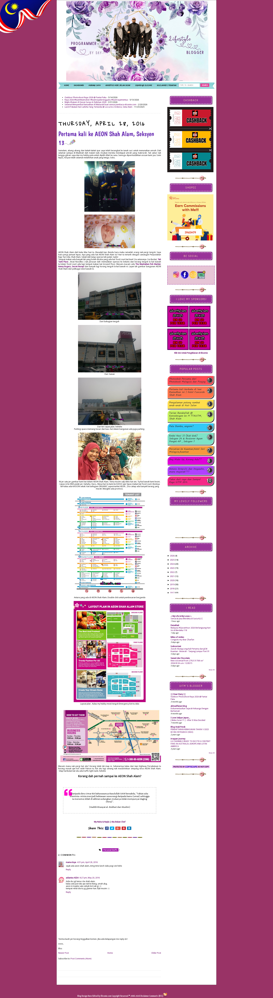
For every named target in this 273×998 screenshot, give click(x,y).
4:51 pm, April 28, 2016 (87, 862)
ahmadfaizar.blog (179, 706)
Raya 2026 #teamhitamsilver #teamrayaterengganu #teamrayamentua (96, 100)
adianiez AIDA (72, 878)
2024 (172, 564)
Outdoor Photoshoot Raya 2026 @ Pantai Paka (85, 97)
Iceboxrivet (176, 646)
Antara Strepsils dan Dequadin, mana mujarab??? (186, 470)
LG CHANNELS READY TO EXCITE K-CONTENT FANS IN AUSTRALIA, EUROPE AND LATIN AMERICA (190, 743)
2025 (172, 560)
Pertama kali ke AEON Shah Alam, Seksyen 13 (106, 138)
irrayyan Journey (178, 738)
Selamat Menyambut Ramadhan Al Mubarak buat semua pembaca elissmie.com (100, 104)
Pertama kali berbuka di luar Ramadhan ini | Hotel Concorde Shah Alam (187, 392)
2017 (172, 593)
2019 (172, 584)
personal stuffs (110, 850)
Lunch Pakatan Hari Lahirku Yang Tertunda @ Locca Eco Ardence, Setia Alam (98, 107)
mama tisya (71, 862)
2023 (172, 568)
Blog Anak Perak (178, 727)
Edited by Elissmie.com (101, 996)
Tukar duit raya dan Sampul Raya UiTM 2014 (185, 481)
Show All (212, 670)
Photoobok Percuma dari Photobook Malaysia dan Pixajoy (187, 380)
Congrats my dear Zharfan (182, 640)
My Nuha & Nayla (101, 822)
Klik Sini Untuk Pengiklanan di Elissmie (191, 353)
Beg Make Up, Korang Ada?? (185, 459)
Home (110, 953)
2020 (172, 580)
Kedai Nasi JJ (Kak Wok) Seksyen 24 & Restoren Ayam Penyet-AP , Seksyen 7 (186, 438)
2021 (172, 576)
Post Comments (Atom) (81, 958)
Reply (68, 869)
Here (90, 996)
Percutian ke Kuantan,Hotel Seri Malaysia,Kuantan (187, 450)
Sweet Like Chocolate (180, 658)
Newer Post (63, 953)
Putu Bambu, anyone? (181, 426)
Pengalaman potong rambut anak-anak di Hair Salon (184, 404)
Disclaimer (144, 996)
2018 (172, 588)
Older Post (156, 953)
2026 (172, 556)
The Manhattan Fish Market (148, 264)
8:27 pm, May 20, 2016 (90, 878)
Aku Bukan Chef (118, 822)
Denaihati (175, 625)
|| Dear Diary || (178, 694)
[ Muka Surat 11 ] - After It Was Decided (188, 720)
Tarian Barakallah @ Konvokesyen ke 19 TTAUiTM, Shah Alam (185, 416)
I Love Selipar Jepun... (180, 717)
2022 (172, 572)
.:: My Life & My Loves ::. (181, 616)
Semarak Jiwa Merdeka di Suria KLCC (187, 619)
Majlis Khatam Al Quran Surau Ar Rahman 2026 (85, 102)
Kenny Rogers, (65, 266)
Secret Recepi (78, 266)
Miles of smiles (177, 637)
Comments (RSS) (156, 996)
